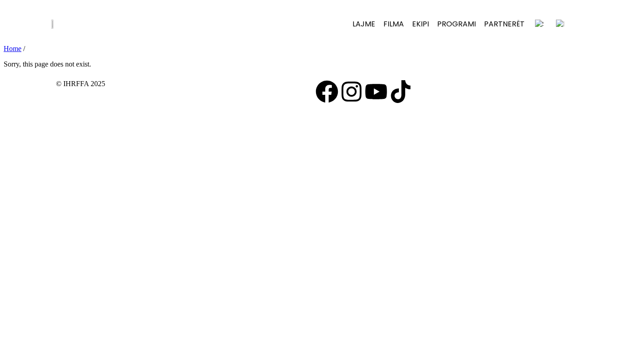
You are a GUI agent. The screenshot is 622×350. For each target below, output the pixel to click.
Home (12, 48)
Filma (393, 24)
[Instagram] (351, 91)
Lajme (363, 24)
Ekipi (420, 24)
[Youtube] (376, 91)
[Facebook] (327, 91)
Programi (456, 24)
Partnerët (504, 24)
